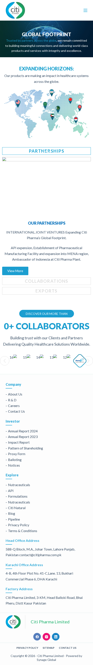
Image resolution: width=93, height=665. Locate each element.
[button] (4, 360)
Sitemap (49, 647)
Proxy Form (16, 454)
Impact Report (19, 442)
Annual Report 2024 (23, 431)
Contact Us (16, 411)
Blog (11, 513)
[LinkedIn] (55, 636)
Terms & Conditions (22, 531)
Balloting (15, 459)
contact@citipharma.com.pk (40, 555)
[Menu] (85, 10)
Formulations (17, 496)
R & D (12, 400)
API (11, 491)
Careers (14, 406)
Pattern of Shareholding (25, 448)
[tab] (46, 151)
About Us (15, 394)
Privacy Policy (18, 525)
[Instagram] (46, 636)
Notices (14, 465)
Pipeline (14, 519)
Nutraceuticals (19, 485)
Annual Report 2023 (23, 437)
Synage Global (46, 660)
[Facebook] (37, 636)
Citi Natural (17, 508)
